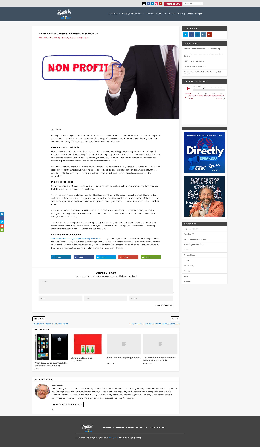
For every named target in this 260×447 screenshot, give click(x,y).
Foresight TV (189, 234)
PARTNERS (130, 427)
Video (186, 276)
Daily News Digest (195, 13)
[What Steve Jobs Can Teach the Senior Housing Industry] (52, 347)
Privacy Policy (113, 438)
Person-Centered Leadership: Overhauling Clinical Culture (203, 55)
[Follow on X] (144, 3)
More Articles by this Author (67, 404)
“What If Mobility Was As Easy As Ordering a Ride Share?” (203, 73)
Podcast (187, 260)
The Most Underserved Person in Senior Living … (203, 49)
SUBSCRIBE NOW (173, 4)
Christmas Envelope (81, 358)
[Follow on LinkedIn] (152, 3)
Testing (187, 271)
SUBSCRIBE (161, 427)
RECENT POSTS (108, 427)
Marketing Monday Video (193, 244)
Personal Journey (190, 255)
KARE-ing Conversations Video (195, 239)
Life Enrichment (82, 38)
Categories (113, 13)
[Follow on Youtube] (160, 3)
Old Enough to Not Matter (194, 61)
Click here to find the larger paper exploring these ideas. (76, 238)
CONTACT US (150, 427)
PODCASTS (120, 427)
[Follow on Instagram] (156, 3)
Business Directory (177, 13)
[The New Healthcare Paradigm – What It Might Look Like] (160, 344)
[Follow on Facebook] (148, 3)
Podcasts (150, 13)
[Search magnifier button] (201, 3)
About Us (160, 13)
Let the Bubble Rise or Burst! (195, 66)
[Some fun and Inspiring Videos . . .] (124, 344)
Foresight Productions (132, 13)
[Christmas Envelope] (88, 344)
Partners (187, 250)
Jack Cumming (54, 38)
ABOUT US (139, 427)
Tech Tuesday (189, 265)
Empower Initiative (191, 229)
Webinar (187, 281)
